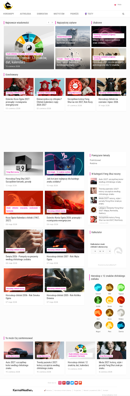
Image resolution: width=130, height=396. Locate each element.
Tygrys (121, 294)
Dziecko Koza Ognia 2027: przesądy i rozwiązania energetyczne (18, 102)
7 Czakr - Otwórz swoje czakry (68, 59)
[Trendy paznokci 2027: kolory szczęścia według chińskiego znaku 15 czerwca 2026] (94, 188)
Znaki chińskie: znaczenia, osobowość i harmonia (24, 54)
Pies (109, 331)
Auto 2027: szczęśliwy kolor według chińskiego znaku (17, 365)
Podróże (74, 14)
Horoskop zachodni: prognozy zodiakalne (104, 36)
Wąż (121, 306)
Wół (109, 294)
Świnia (121, 331)
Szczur (98, 294)
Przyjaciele (77, 390)
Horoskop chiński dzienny (62, 390)
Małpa (121, 319)
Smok (110, 306)
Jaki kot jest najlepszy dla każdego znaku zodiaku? (63, 180)
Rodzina (93, 163)
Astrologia (25, 14)
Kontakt (105, 390)
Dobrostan (42, 14)
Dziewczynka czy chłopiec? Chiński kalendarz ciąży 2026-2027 (49, 102)
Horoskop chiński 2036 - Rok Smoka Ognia (23, 297)
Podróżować (95, 160)
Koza (109, 319)
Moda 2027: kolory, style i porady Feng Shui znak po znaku (111, 365)
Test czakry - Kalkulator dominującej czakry (68, 63)
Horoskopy (8, 14)
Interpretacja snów (64, 37)
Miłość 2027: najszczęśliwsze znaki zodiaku (106, 41)
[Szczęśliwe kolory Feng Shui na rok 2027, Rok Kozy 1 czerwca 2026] (94, 217)
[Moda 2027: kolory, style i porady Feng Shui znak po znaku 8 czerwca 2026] (94, 197)
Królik (98, 306)
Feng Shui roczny (74, 93)
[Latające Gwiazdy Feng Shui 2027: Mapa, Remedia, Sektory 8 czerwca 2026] (94, 207)
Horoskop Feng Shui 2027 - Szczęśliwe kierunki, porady (18, 180)
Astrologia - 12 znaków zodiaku (58, 172)
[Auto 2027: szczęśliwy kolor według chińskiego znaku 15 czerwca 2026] (94, 178)
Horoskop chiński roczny (15, 93)
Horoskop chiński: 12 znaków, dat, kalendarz (78, 364)
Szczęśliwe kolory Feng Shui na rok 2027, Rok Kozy (80, 100)
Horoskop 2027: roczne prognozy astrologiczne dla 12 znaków (108, 63)
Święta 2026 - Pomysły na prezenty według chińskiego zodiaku (22, 258)
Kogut (98, 331)
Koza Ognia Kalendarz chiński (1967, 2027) (22, 219)
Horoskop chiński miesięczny (109, 93)
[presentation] (48, 22)
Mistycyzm (59, 14)
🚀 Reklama (48, 390)
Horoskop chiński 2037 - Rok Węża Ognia (63, 258)
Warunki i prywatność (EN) (92, 390)
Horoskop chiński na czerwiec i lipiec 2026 (108, 100)
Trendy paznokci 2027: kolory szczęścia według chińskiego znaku (48, 365)
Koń (98, 319)
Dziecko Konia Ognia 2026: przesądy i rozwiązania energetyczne (64, 219)
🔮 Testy (89, 14)
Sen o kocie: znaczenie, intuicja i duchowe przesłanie (72, 41)
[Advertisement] (65, 133)
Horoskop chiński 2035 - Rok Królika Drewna (64, 297)
